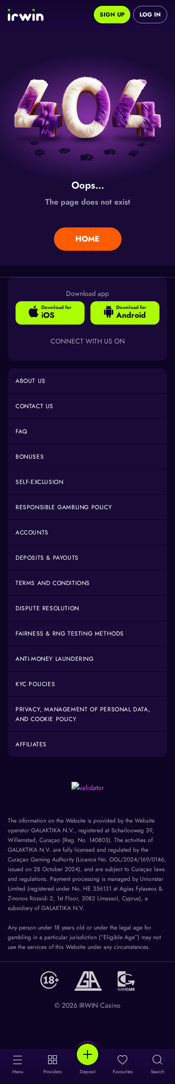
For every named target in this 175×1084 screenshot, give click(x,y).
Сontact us (34, 406)
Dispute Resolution (47, 608)
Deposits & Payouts (47, 557)
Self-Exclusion (39, 482)
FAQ (21, 431)
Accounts (32, 532)
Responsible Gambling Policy (64, 507)
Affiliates (31, 744)
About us (31, 381)
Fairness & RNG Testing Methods (70, 633)
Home (87, 238)
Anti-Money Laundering (55, 658)
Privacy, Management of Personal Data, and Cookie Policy (83, 714)
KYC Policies (35, 684)
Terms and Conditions (53, 583)
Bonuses (30, 456)
